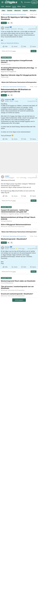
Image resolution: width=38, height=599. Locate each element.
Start (2, 6)
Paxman (7, 247)
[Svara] (8, 23)
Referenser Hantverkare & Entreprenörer (23, 82)
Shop (23, 6)
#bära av (3, 43)
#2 (36, 176)
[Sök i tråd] (11, 23)
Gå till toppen (19, 300)
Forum (14, 6)
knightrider (8, 99)
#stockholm (10, 43)
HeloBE (7, 27)
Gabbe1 (7, 176)
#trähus (16, 43)
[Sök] (22, 2)
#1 (36, 27)
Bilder (19, 6)
